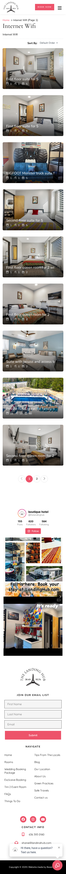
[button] (23, 819)
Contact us (41, 797)
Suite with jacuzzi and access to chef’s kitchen (30, 361)
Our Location (42, 769)
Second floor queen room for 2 (30, 456)
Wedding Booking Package (15, 770)
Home (8, 755)
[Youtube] (43, 819)
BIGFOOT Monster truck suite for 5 (30, 173)
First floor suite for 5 (22, 79)
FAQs (7, 794)
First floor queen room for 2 (27, 314)
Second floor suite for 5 (24, 220)
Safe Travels (41, 790)
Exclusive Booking (15, 779)
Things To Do (12, 801)
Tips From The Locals (47, 755)
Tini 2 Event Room (15, 787)
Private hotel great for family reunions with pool (30, 408)
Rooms (8, 762)
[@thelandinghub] (22, 513)
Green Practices (43, 783)
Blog (37, 762)
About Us (40, 776)
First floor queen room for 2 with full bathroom (30, 267)
